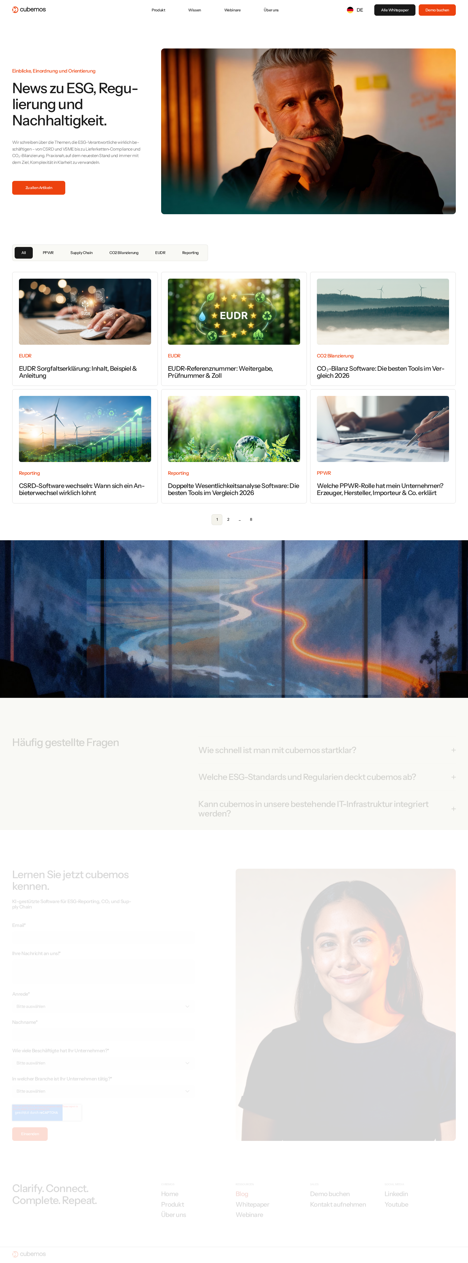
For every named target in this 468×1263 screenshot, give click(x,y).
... (240, 519)
